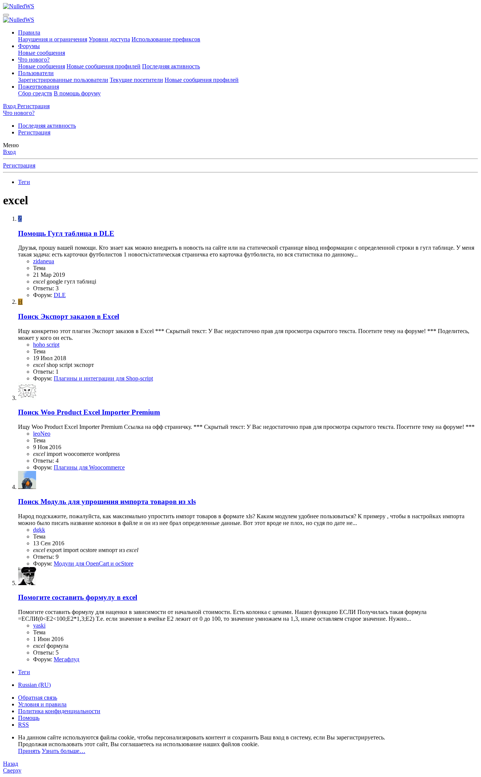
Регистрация (34, 132)
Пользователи (36, 73)
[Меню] (6, 15)
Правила (29, 32)
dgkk (39, 530)
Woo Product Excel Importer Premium (89, 412)
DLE (60, 295)
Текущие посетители (136, 80)
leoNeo (41, 433)
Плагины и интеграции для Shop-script (103, 378)
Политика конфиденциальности (59, 711)
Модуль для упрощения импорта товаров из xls (107, 501)
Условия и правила (42, 704)
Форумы (29, 46)
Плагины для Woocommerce (89, 467)
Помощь (28, 718)
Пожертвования (38, 86)
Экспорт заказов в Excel (68, 316)
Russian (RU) (34, 685)
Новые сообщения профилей (104, 66)
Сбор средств (35, 93)
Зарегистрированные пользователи (63, 80)
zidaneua (43, 261)
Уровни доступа (109, 39)
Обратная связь (37, 697)
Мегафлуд (66, 659)
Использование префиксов (166, 39)
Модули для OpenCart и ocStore (93, 563)
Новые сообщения (41, 53)
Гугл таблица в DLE (66, 233)
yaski (39, 625)
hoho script (46, 344)
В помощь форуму (77, 93)
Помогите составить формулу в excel (77, 597)
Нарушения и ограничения (52, 39)
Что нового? (34, 59)
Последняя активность (171, 66)
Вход (9, 152)
